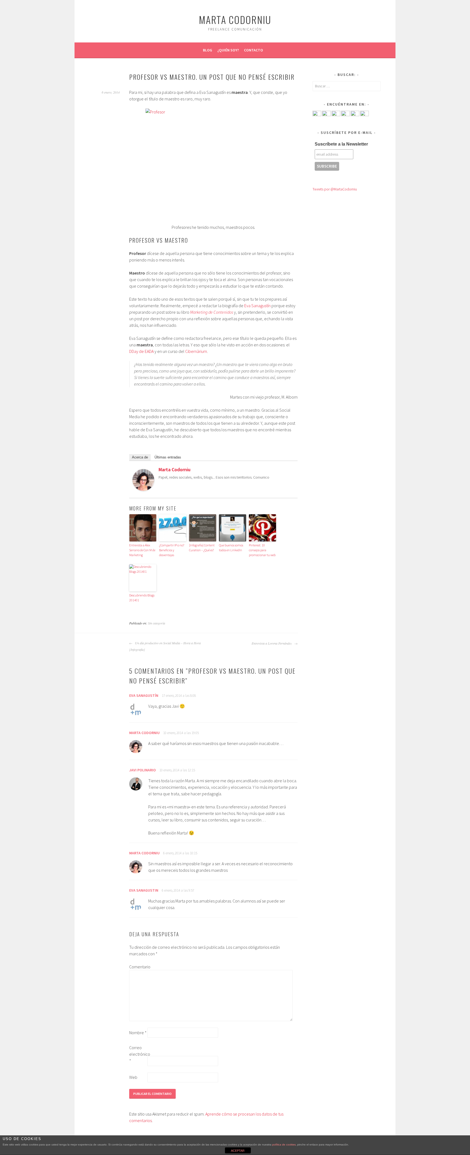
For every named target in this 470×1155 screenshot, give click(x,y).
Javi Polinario (142, 770)
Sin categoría (156, 623)
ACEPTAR (238, 1150)
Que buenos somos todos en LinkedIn (231, 547)
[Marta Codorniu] (143, 489)
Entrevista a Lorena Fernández (272, 643)
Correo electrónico (138, 1054)
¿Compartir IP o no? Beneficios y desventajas (171, 550)
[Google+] (345, 114)
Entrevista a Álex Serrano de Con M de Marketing (142, 550)
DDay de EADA (141, 351)
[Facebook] (317, 114)
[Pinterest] (355, 114)
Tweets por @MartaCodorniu (335, 189)
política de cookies (284, 1144)
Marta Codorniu (235, 19)
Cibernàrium (196, 351)
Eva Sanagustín (257, 305)
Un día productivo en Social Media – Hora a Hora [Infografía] (165, 646)
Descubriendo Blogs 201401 (141, 597)
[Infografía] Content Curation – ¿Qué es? (202, 547)
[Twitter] (290, 470)
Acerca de (140, 457)
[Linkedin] (336, 114)
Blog (207, 50)
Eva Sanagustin (143, 890)
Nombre (138, 1032)
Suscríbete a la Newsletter (341, 144)
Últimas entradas (167, 457)
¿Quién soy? (228, 50)
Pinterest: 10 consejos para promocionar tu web (262, 550)
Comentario (138, 966)
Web (133, 1077)
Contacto (253, 50)
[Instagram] (364, 114)
